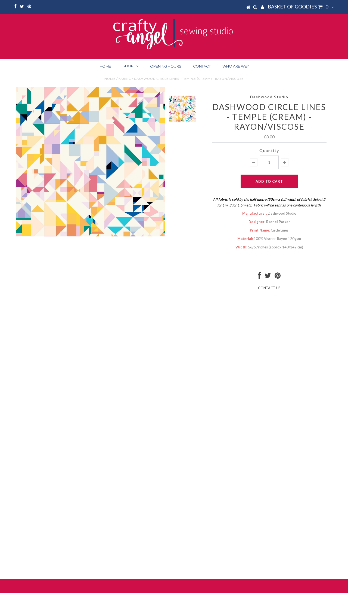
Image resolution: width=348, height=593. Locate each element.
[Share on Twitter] (268, 277)
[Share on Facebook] (259, 277)
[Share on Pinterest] (278, 277)
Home (105, 66)
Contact (202, 66)
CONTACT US (269, 288)
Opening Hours (165, 66)
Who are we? (235, 66)
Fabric (125, 79)
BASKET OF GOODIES (298, 7)
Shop (128, 66)
